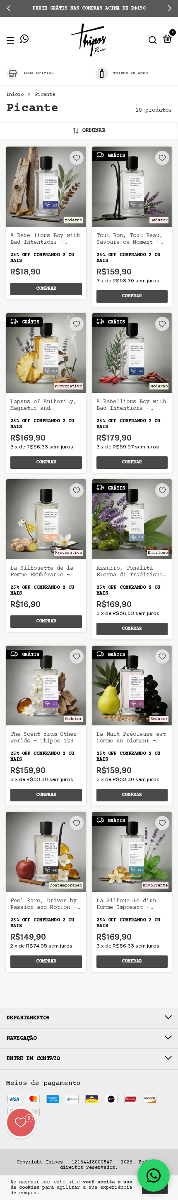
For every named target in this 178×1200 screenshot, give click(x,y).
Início (15, 95)
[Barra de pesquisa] (153, 39)
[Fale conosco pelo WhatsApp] (24, 40)
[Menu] (11, 39)
